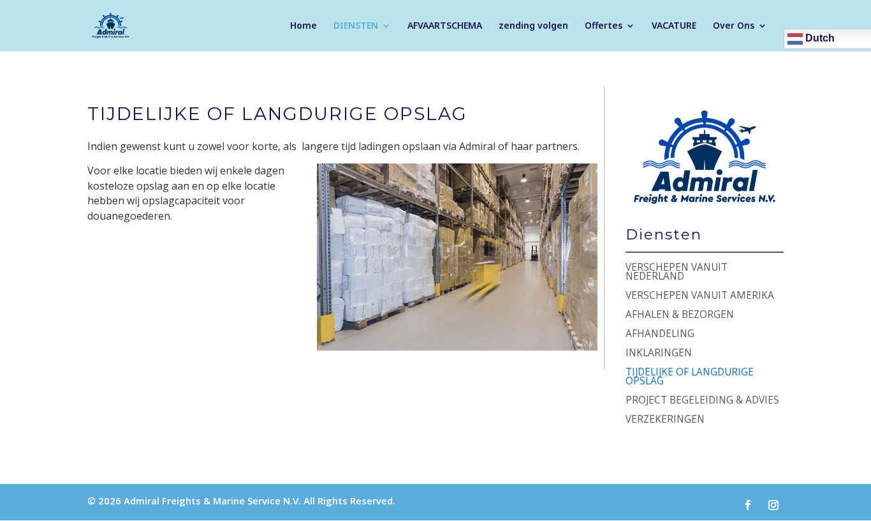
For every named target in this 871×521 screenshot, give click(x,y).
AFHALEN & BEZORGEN (680, 315)
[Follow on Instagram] (773, 505)
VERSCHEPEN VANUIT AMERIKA (700, 296)
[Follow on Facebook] (748, 505)
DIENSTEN (355, 26)
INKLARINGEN (659, 354)
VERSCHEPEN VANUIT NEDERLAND (677, 273)
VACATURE (674, 26)
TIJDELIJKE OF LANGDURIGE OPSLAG (690, 378)
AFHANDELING (660, 334)
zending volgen (533, 26)
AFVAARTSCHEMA (444, 26)
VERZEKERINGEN (665, 420)
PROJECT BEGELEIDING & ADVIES (702, 401)
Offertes (603, 26)
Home (303, 26)
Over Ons (733, 26)
